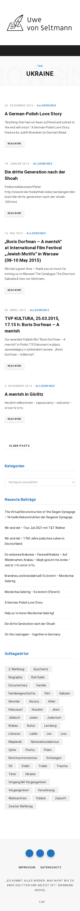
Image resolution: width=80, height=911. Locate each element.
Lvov (64, 733)
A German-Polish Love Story (33, 113)
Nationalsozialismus (45, 741)
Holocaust (16, 709)
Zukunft (60, 798)
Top (41, 902)
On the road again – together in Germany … (34, 634)
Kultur (31, 725)
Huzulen (37, 709)
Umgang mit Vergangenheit (27, 782)
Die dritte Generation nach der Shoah (30, 623)
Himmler (14, 701)
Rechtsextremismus (23, 758)
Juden (33, 717)
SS (10, 766)
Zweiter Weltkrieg (21, 806)
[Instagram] (40, 853)
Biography (15, 677)
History (34, 701)
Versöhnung (46, 790)
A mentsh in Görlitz (24, 394)
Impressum (27, 867)
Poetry (30, 750)
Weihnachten (18, 798)
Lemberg (50, 725)
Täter (12, 774)
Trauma (62, 766)
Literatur (14, 733)
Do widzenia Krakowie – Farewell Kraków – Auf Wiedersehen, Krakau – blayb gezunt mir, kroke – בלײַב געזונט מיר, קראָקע (37, 560)
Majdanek (15, 741)
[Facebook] (29, 853)
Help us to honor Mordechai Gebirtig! (29, 613)
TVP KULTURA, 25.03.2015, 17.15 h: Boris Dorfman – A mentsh (32, 325)
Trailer (43, 766)
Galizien (64, 693)
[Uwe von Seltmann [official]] (40, 22)
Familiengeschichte (22, 693)
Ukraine (30, 774)
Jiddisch (14, 717)
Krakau (13, 725)
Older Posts (19, 445)
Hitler (51, 701)
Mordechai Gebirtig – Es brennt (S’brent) (32, 592)
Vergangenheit (19, 790)
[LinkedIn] (51, 853)
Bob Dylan (38, 677)
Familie (41, 685)
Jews (56, 709)
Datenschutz (51, 867)
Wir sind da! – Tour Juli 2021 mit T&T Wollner (35, 527)
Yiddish (41, 798)
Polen (48, 750)
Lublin (34, 733)
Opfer (12, 750)
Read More (14, 143)
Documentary (18, 685)
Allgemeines (46, 105)
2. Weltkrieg (16, 669)
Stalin (25, 766)
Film (47, 693)
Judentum (54, 717)
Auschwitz (40, 669)
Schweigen (53, 758)
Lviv (49, 733)
